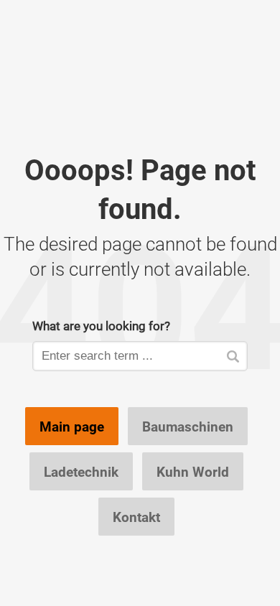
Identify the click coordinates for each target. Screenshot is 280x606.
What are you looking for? (101, 325)
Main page (71, 426)
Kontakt (136, 517)
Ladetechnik (81, 471)
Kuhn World (193, 471)
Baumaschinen (187, 426)
